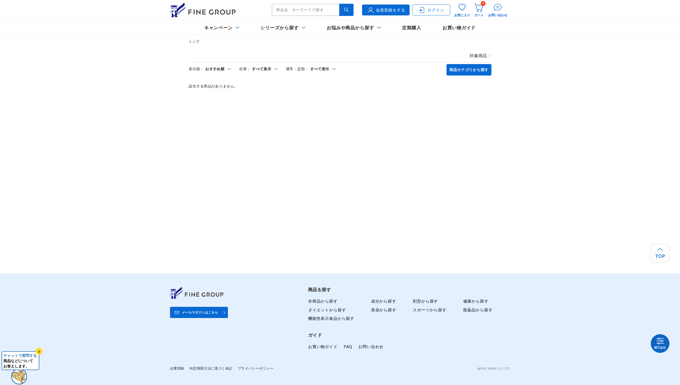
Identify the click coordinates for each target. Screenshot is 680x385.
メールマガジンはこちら (200, 312)
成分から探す (383, 301)
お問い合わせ (371, 346)
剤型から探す (425, 301)
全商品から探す (323, 301)
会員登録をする (390, 9)
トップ (194, 41)
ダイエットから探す (327, 309)
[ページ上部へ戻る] (660, 253)
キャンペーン (218, 27)
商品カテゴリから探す (468, 70)
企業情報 (177, 368)
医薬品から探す (478, 309)
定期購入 (411, 27)
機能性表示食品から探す (331, 318)
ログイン (435, 9)
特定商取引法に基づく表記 (211, 368)
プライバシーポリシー (255, 368)
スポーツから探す (430, 309)
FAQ (348, 346)
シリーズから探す (280, 27)
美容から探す (383, 309)
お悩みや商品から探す (350, 27)
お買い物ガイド (459, 27)
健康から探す (475, 301)
